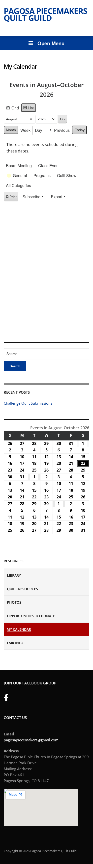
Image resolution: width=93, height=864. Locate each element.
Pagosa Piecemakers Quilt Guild (45, 14)
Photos (14, 602)
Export (56, 196)
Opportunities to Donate (31, 616)
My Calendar (19, 629)
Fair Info (15, 642)
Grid (12, 108)
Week (25, 130)
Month (11, 130)
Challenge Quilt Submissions (28, 403)
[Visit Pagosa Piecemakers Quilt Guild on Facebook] (6, 698)
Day (38, 130)
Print (11, 198)
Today (80, 130)
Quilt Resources (22, 588)
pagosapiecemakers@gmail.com (31, 739)
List (28, 109)
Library (14, 575)
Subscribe (31, 196)
